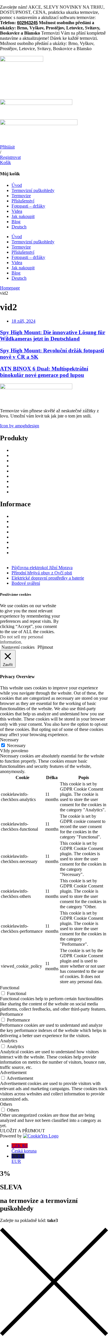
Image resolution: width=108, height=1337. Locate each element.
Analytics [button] (8, 1040)
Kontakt (19, 547)
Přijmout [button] (45, 647)
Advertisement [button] (13, 1072)
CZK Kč (24, 1148)
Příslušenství (23, 200)
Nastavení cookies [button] (18, 647)
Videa (17, 211)
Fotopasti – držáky (28, 206)
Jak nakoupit (23, 216)
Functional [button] (9, 987)
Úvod (17, 185)
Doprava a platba (27, 521)
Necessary (16, 745)
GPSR (17, 531)
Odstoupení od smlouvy (33, 516)
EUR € (18, 1159)
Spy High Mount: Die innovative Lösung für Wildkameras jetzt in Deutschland (52, 335)
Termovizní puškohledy (33, 190)
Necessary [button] (9, 739)
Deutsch (19, 226)
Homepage (10, 287)
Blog (16, 221)
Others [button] (6, 1104)
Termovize (21, 195)
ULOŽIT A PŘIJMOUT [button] (22, 1130)
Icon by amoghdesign (19, 425)
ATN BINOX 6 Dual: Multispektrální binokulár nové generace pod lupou (44, 372)
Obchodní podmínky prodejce (39, 537)
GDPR (18, 526)
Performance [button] (11, 1014)
